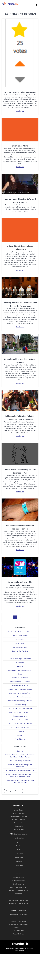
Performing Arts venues (18, 915)
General (20, 666)
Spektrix (19, 842)
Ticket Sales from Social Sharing (20, 712)
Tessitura (19, 846)
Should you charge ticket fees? (20, 761)
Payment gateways (18, 813)
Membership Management (18, 900)
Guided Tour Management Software (20, 670)
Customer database (18, 881)
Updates (20, 735)
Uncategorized (20, 731)
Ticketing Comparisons (18, 834)
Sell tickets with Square (18, 816)
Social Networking (20, 705)
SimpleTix (19, 861)
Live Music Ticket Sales (20, 678)
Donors (20, 655)
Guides (20, 674)
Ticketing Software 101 (20, 720)
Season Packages (19, 877)
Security (20, 751)
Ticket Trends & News (20, 716)
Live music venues (18, 918)
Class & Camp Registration (18, 890)
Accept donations (18, 897)
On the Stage (19, 858)
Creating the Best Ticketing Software (20, 92)
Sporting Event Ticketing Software (20, 708)
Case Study (20, 639)
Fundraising (20, 662)
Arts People (19, 854)
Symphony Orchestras (18, 921)
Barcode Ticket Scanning (20, 636)
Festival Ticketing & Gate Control (20, 659)
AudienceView (19, 838)
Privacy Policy (18, 826)
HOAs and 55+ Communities (18, 924)
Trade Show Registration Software (20, 724)
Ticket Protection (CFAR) (18, 887)
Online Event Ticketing (20, 685)
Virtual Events (20, 739)
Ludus (19, 850)
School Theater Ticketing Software (20, 701)
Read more (20, 111)
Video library (18, 810)
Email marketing (18, 884)
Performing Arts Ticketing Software (20, 689)
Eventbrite (19, 865)
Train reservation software (20, 727)
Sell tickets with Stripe (18, 820)
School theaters (18, 931)
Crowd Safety (20, 643)
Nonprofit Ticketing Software (20, 682)
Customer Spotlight (20, 647)
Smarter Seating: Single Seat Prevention (20, 770)
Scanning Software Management (20, 697)
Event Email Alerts (20, 146)
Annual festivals (18, 934)
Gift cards (18, 894)
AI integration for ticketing (18, 903)
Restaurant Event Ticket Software (20, 693)
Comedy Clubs (19, 927)
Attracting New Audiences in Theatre (20, 632)
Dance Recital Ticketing (20, 651)
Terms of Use (18, 823)
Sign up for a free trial (13, 791)
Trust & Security (18, 829)
